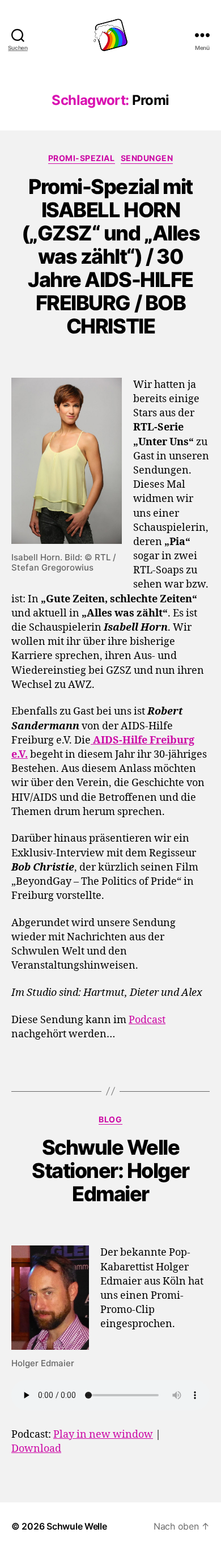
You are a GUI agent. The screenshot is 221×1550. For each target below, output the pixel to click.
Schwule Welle (76, 1526)
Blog (110, 1119)
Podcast (147, 1020)
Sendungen (147, 158)
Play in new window (103, 1434)
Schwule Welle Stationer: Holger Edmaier (110, 1170)
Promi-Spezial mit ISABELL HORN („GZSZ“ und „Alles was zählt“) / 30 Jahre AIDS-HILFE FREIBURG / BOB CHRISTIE (110, 256)
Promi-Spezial (81, 158)
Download (36, 1448)
